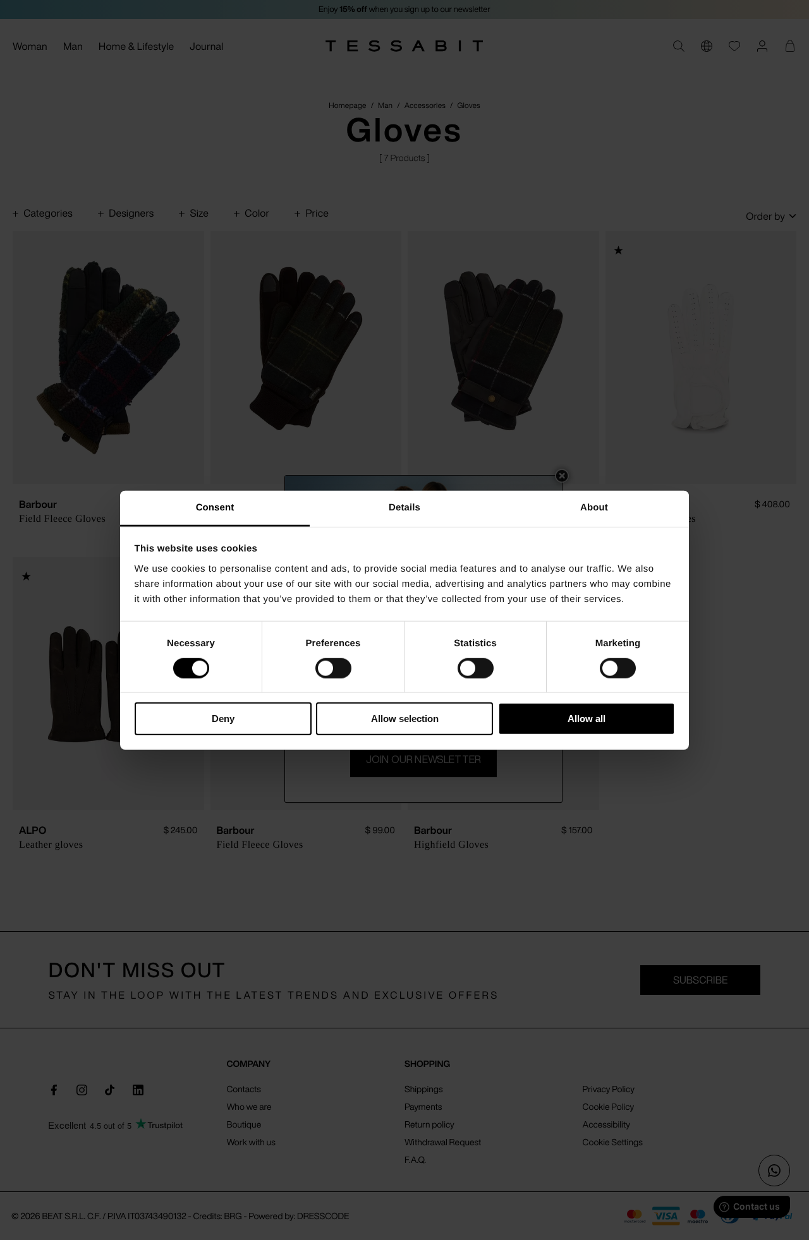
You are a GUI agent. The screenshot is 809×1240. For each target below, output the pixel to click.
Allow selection (405, 718)
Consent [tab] (215, 507)
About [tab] (594, 507)
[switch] (333, 668)
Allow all (586, 718)
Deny (223, 718)
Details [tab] (404, 507)
